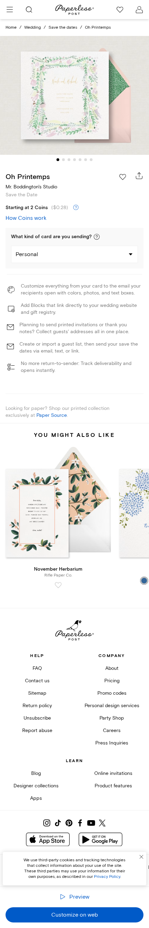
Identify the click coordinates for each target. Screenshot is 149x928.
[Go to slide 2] (63, 159)
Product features (113, 786)
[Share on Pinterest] (69, 822)
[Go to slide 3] (69, 159)
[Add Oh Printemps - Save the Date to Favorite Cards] (123, 177)
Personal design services (112, 706)
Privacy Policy (107, 876)
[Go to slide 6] (85, 159)
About (112, 668)
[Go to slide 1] (57, 159)
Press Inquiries (111, 743)
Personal (27, 254)
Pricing (112, 681)
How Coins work (26, 218)
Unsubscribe (37, 718)
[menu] (9, 10)
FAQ (37, 668)
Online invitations (113, 773)
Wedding (32, 27)
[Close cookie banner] (141, 857)
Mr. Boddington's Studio (31, 187)
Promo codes (111, 693)
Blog (36, 773)
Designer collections (36, 786)
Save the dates (63, 27)
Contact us (37, 681)
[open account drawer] (139, 10)
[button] (96, 236)
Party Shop (111, 718)
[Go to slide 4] (74, 159)
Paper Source (51, 415)
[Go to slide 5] (80, 159)
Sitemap (37, 693)
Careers (112, 730)
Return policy (37, 706)
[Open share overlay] (139, 175)
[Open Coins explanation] (76, 207)
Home (11, 27)
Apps (36, 798)
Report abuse (37, 730)
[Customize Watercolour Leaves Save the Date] (74, 95)
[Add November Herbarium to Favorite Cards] (58, 585)
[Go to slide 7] (91, 159)
